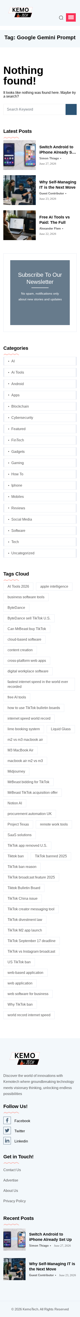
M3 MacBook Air (20, 750)
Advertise (10, 1180)
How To (17, 474)
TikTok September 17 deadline (32, 941)
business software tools (26, 597)
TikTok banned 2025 (51, 856)
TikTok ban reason (22, 867)
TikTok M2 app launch (25, 930)
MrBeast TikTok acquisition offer (33, 792)
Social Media (21, 519)
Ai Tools (17, 372)
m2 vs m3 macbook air (25, 739)
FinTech (17, 440)
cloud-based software (24, 639)
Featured (18, 429)
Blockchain (20, 406)
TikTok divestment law (25, 920)
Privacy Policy (14, 1201)
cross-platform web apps (27, 660)
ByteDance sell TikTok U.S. (29, 618)
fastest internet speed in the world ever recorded (38, 684)
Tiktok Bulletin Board (24, 888)
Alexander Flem (50, 228)
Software (18, 530)
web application (20, 983)
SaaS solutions (20, 835)
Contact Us (12, 1170)
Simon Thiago (49, 158)
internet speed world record (29, 718)
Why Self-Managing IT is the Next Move (57, 185)
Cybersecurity (22, 418)
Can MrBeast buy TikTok (27, 629)
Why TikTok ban (20, 1004)
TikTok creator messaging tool (31, 909)
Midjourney (16, 771)
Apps (15, 395)
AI (13, 361)
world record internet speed (29, 1015)
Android (17, 384)
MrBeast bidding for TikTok (28, 782)
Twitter (19, 1131)
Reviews (18, 508)
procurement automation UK (30, 814)
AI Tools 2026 (18, 586)
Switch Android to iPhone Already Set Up (57, 150)
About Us (10, 1191)
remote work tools (54, 824)
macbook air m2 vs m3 (25, 761)
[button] (71, 17)
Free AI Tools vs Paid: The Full (54, 220)
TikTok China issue (23, 898)
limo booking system (24, 729)
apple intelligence (54, 586)
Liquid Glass (61, 729)
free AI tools (17, 697)
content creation (20, 650)
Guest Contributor (51, 193)
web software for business (28, 994)
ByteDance (16, 608)
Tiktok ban (16, 856)
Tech (15, 542)
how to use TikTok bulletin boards (34, 708)
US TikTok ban (19, 962)
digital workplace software (28, 671)
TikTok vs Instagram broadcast (31, 951)
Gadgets (18, 451)
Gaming (17, 463)
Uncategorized (22, 553)
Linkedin (21, 1141)
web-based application (25, 973)
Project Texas (18, 824)
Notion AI (15, 803)
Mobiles (17, 497)
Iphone (16, 485)
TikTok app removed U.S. (27, 845)
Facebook (22, 1121)
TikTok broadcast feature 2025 (31, 877)
